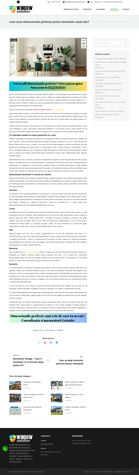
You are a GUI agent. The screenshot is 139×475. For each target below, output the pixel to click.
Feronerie (13, 456)
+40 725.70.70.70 (58, 110)
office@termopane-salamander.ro (75, 2)
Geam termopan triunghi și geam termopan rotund (75, 383)
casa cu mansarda (32, 252)
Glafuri (12, 459)
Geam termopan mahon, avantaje (107, 114)
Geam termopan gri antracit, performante (33, 395)
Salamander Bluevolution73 (19, 447)
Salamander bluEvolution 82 (19, 445)
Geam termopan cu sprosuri (105, 111)
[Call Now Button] (5, 449)
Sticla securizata (15, 462)
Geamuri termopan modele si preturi (75, 408)
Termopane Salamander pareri (32, 383)
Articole (13, 40)
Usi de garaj (27, 459)
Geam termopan (22, 453)
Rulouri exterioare (24, 456)
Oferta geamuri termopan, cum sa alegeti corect (110, 103)
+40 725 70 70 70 (55, 2)
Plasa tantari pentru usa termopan (107, 96)
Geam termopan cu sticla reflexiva (74, 395)
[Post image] (15, 385)
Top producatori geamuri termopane (32, 408)
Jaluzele (19, 459)
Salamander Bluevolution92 (19, 450)
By (50, 330)
